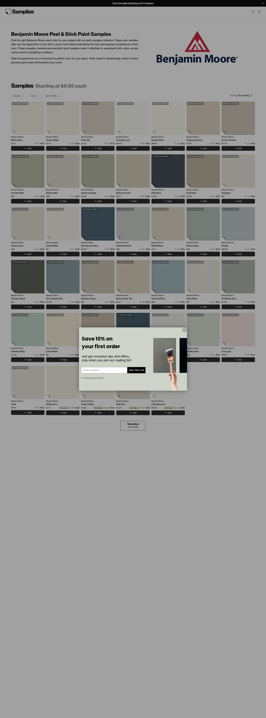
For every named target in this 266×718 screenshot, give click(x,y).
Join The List (136, 370)
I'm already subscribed (92, 378)
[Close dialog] (184, 330)
